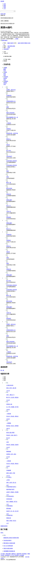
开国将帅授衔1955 (11, 101)
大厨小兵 (8, 211)
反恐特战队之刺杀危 (11, 160)
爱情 (11, 46)
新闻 (4, 5)
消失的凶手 (9, 156)
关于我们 (3, 553)
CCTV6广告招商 (14, 555)
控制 (7, 176)
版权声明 (19, 553)
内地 (8, 47)
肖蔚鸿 (12, 43)
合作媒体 (21, 555)
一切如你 (8, 123)
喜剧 (8, 46)
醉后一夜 (8, 182)
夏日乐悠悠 (9, 188)
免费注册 (6, 20)
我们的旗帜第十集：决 (12, 117)
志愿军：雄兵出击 (11, 89)
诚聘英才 (13, 553)
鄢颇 (8, 43)
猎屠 (7, 107)
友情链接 (7, 555)
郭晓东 (26, 43)
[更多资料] (6, 49)
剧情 (14, 46)
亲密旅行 (8, 128)
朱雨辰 (22, 43)
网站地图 (8, 553)
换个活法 (8, 150)
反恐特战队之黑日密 (11, 165)
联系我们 (24, 553)
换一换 (2, 370)
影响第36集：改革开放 (12, 133)
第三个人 (8, 205)
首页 (4, 4)
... (16, 38)
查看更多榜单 (4, 526)
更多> (2, 532)
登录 (2, 20)
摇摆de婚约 (9, 200)
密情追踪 (8, 217)
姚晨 (19, 43)
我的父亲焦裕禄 (10, 112)
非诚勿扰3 (9, 95)
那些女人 (8, 139)
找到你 (8, 144)
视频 (4, 7)
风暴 (7, 171)
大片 (4, 8)
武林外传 (8, 194)
